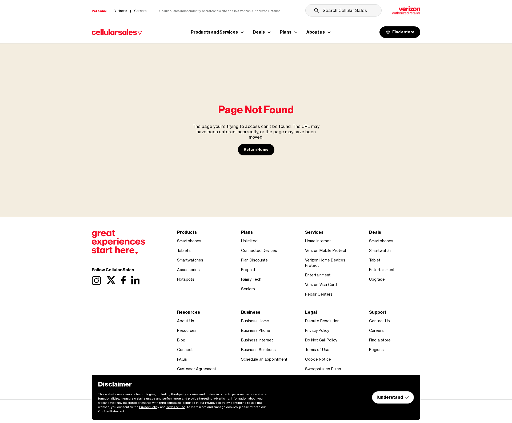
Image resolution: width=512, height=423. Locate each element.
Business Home (255, 321)
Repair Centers (319, 294)
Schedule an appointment (264, 359)
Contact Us (379, 321)
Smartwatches (190, 260)
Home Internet (318, 241)
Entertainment (318, 275)
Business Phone (255, 330)
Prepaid (248, 269)
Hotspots (185, 279)
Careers (376, 330)
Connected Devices (259, 250)
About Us (185, 321)
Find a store (403, 32)
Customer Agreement (196, 368)
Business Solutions (258, 349)
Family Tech (251, 279)
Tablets (184, 250)
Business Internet (257, 340)
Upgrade (377, 279)
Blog (181, 340)
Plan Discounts (254, 260)
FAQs (182, 359)
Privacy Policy (317, 330)
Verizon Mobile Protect (325, 250)
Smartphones (189, 241)
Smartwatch (380, 250)
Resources (187, 330)
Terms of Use (317, 349)
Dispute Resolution (322, 321)
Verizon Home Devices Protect (325, 263)
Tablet (375, 260)
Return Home (256, 149)
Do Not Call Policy (321, 340)
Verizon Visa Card (321, 284)
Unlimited (249, 241)
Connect (185, 349)
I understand (390, 397)
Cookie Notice (318, 359)
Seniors (248, 289)
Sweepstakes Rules (323, 368)
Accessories (188, 269)
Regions (376, 349)
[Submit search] (316, 10)
